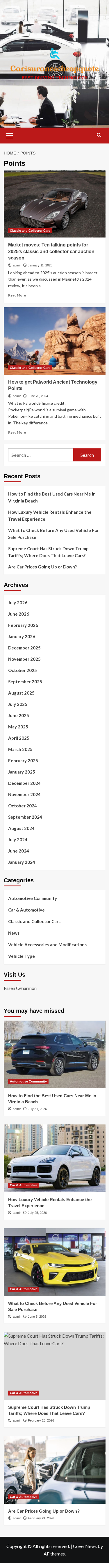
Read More (17, 295)
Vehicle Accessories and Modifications (47, 944)
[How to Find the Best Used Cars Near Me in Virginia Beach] (55, 1054)
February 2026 (23, 625)
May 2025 (18, 726)
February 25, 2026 (41, 1420)
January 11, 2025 (40, 265)
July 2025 (17, 704)
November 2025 (24, 659)
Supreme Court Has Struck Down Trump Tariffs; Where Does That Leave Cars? (48, 552)
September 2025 (25, 681)
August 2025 (21, 692)
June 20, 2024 (38, 396)
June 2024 (18, 850)
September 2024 (25, 817)
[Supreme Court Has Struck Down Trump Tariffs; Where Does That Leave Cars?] (55, 1366)
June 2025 (18, 715)
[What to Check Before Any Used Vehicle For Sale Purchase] (55, 1262)
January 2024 (21, 862)
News (13, 933)
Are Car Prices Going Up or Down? (42, 566)
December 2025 (24, 647)
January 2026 (21, 636)
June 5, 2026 (37, 1316)
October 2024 (22, 805)
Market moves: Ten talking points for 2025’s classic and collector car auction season (51, 251)
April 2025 (18, 738)
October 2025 (22, 670)
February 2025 (23, 760)
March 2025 (20, 749)
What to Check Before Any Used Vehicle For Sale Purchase (53, 534)
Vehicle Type (21, 956)
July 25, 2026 (37, 1212)
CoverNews (85, 1546)
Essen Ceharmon (20, 988)
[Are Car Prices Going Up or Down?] (55, 1469)
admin (17, 265)
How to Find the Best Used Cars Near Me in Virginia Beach (52, 497)
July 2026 (17, 602)
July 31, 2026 (37, 1109)
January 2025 (21, 771)
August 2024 (21, 828)
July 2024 (17, 839)
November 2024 (24, 794)
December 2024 (24, 783)
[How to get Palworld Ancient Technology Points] (55, 341)
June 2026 (18, 613)
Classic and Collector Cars (30, 230)
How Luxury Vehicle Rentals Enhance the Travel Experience (50, 515)
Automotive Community (32, 898)
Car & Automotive (26, 909)
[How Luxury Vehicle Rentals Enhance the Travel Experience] (55, 1158)
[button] (9, 135)
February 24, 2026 (41, 1518)
